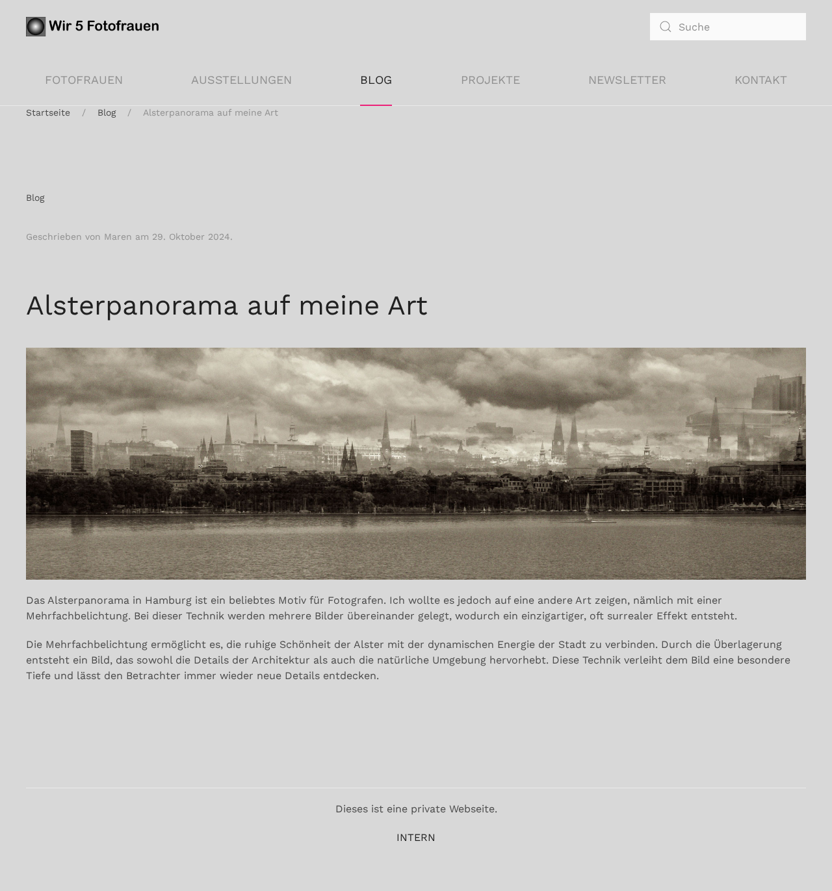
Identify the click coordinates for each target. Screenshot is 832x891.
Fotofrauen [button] (84, 79)
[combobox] (728, 26)
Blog (376, 79)
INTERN (416, 837)
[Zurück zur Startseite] (95, 26)
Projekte (490, 79)
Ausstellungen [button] (241, 79)
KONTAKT (760, 79)
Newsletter (627, 79)
